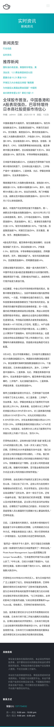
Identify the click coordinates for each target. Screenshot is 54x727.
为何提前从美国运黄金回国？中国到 (20, 87)
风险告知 (7, 652)
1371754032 (21, 706)
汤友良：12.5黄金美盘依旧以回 (17, 72)
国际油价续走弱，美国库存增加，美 (20, 67)
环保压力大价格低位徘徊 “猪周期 (18, 82)
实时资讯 (7, 54)
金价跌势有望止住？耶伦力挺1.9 (18, 92)
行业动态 (7, 48)
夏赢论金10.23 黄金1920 (14, 77)
